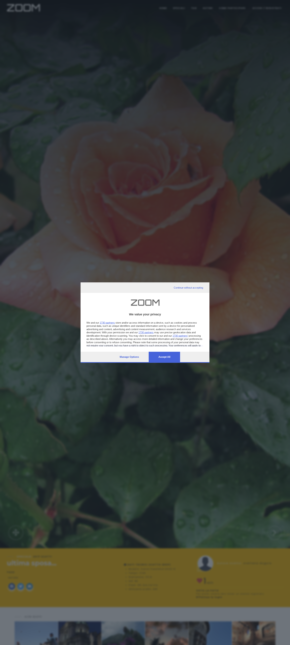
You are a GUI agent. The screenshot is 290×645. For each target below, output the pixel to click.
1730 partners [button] (107, 322)
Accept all (164, 356)
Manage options (129, 356)
